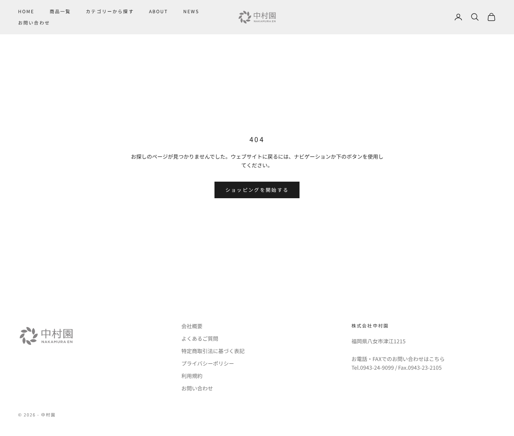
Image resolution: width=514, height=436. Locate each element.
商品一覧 (60, 11)
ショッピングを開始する (257, 189)
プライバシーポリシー (207, 363)
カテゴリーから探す (110, 11)
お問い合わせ (34, 22)
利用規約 (191, 375)
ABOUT (158, 11)
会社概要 (191, 326)
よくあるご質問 (199, 338)
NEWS (191, 11)
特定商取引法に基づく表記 (213, 351)
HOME (26, 11)
